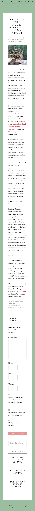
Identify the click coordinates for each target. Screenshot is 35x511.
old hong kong (18, 307)
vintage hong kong (15, 309)
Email (10, 374)
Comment (12, 338)
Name (11, 363)
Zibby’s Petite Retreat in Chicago (17, 459)
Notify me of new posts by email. (16, 424)
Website (11, 384)
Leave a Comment (17, 41)
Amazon (23, 291)
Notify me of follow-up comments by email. (16, 414)
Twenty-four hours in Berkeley (17, 484)
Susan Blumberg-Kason (17, 2)
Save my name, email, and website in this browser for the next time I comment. (15, 401)
